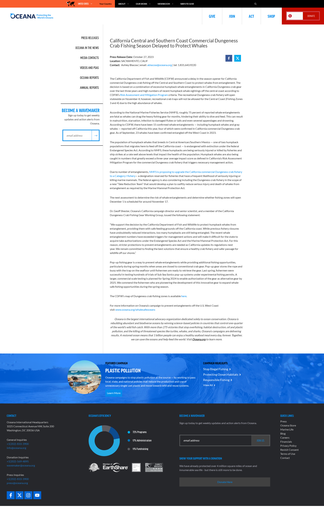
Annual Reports (89, 87)
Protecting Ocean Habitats (220, 374)
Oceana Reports (89, 77)
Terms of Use (287, 453)
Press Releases (90, 38)
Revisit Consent (289, 449)
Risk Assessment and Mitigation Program (144, 94)
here (183, 296)
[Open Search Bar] (255, 4)
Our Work (141, 4)
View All (208, 385)
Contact (285, 457)
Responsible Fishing (216, 380)
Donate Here (224, 481)
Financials (286, 441)
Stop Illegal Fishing (215, 369)
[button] (228, 58)
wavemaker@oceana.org (21, 465)
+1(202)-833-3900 (18, 443)
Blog (283, 433)
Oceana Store (288, 425)
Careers (284, 437)
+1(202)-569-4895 (18, 461)
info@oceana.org (16, 447)
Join (232, 16)
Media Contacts (89, 57)
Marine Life (286, 429)
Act (251, 16)
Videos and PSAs (89, 67)
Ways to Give (187, 4)
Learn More (113, 393)
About (121, 4)
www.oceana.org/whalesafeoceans (135, 309)
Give (212, 16)
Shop (271, 16)
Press (283, 421)
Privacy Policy (288, 445)
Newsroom (164, 4)
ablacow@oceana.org (159, 65)
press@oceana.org (17, 483)
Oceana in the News (87, 47)
